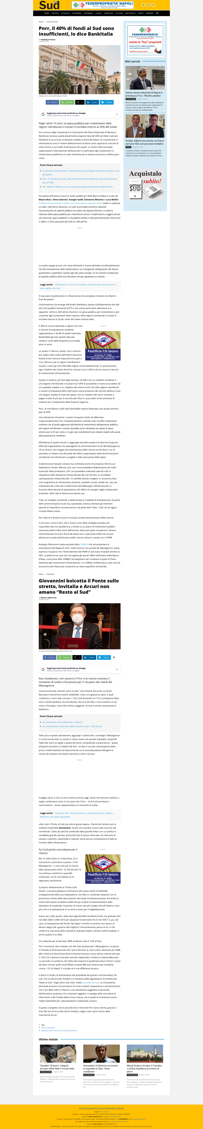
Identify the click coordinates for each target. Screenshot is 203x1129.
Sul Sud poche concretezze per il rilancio (62, 722)
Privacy (100, 1112)
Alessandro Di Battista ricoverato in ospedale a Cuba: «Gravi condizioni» (100, 1068)
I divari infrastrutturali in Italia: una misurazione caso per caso (70, 203)
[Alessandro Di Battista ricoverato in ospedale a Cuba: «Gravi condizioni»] (101, 1054)
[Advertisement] (80, 245)
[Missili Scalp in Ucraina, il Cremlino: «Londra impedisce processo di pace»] (145, 1054)
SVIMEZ (84, 544)
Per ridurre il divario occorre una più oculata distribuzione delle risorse (77, 186)
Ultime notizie (46, 1072)
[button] (157, 13)
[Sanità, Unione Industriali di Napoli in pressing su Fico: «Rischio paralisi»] (145, 78)
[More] (114, 657)
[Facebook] (143, 5)
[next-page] (130, 161)
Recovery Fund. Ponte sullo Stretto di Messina (59, 1030)
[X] (153, 5)
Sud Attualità (130, 99)
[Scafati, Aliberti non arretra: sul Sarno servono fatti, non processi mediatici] (145, 126)
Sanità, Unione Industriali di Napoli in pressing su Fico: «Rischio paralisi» (144, 94)
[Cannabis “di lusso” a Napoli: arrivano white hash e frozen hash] (58, 1054)
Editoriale (50, 574)
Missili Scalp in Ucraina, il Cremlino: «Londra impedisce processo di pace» (144, 1068)
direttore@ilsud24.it (114, 1117)
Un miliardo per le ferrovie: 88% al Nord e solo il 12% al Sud (72, 726)
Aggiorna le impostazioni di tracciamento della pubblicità (101, 1108)
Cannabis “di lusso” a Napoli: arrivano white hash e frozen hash (57, 1067)
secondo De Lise (90, 982)
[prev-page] (126, 161)
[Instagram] (148, 5)
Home (41, 22)
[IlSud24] (52, 5)
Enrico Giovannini (48, 1028)
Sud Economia (52, 22)
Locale (128, 147)
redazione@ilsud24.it (139, 1119)
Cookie (106, 1112)
